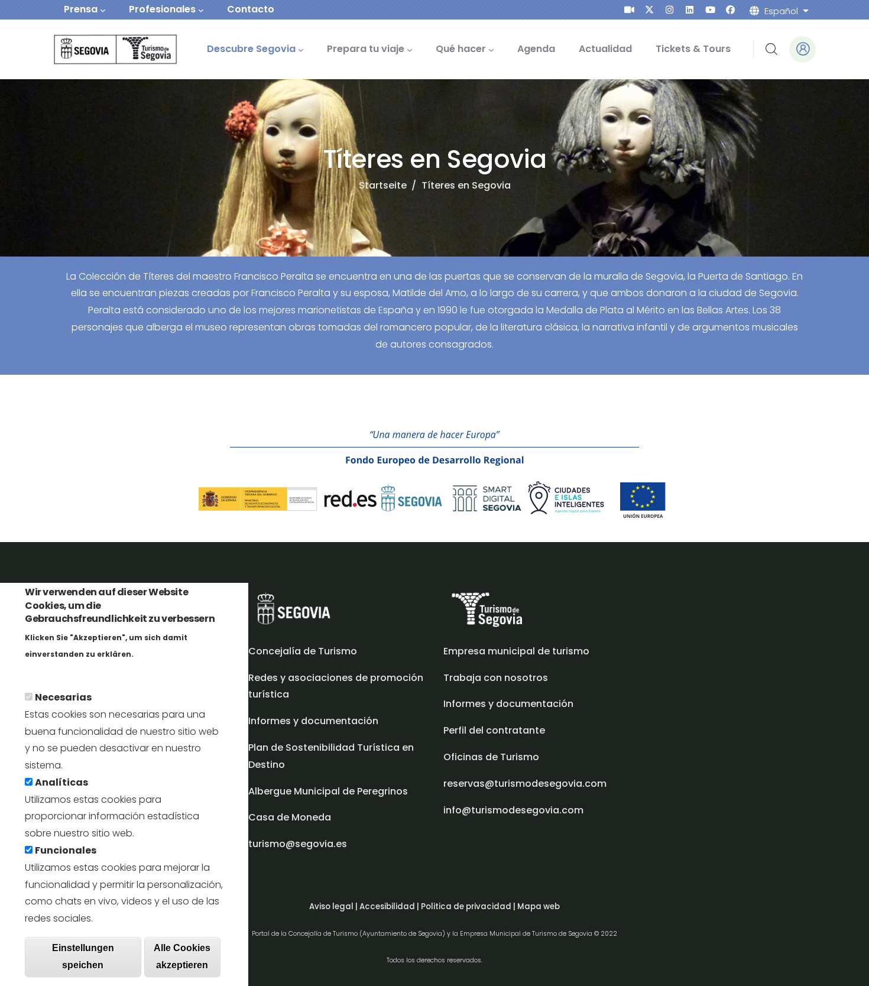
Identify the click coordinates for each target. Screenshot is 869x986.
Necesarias (63, 696)
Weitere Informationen (79, 670)
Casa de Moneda (289, 817)
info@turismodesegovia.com (513, 810)
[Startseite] (99, 49)
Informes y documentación (508, 704)
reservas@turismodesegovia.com (525, 783)
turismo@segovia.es (297, 844)
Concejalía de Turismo (302, 651)
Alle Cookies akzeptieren (182, 955)
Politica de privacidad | (469, 906)
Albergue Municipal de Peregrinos (328, 791)
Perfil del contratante (494, 730)
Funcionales (65, 850)
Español (781, 11)
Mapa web (538, 906)
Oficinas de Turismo (491, 757)
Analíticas (61, 782)
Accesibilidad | (390, 906)
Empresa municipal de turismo (516, 651)
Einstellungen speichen (83, 955)
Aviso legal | (334, 906)
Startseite (383, 185)
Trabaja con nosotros (495, 678)
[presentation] (629, 10)
